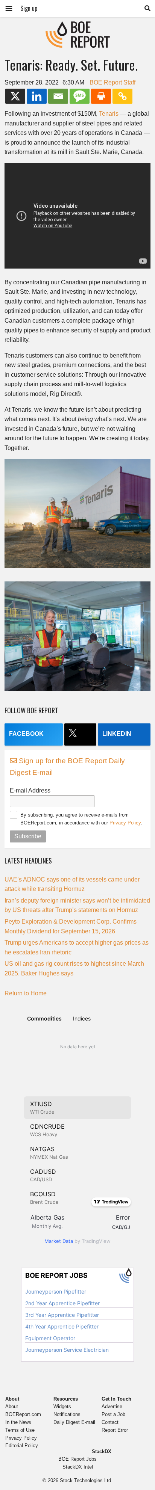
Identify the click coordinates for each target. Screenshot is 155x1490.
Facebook (26, 734)
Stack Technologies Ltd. (86, 1480)
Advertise (112, 1406)
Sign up (28, 8)
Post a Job (113, 1414)
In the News (18, 1422)
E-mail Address (30, 790)
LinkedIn (116, 734)
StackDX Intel (77, 1467)
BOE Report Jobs (77, 1459)
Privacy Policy (125, 823)
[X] (15, 96)
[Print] (101, 96)
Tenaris (109, 113)
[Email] (58, 96)
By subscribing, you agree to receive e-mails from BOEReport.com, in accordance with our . (81, 819)
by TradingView (77, 1241)
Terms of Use (20, 1430)
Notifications (67, 1414)
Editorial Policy (21, 1445)
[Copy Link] (122, 96)
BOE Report (77, 26)
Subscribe (27, 836)
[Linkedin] (37, 96)
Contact (110, 1422)
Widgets (62, 1406)
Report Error (115, 1430)
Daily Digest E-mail (74, 1422)
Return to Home (26, 993)
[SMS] (80, 96)
